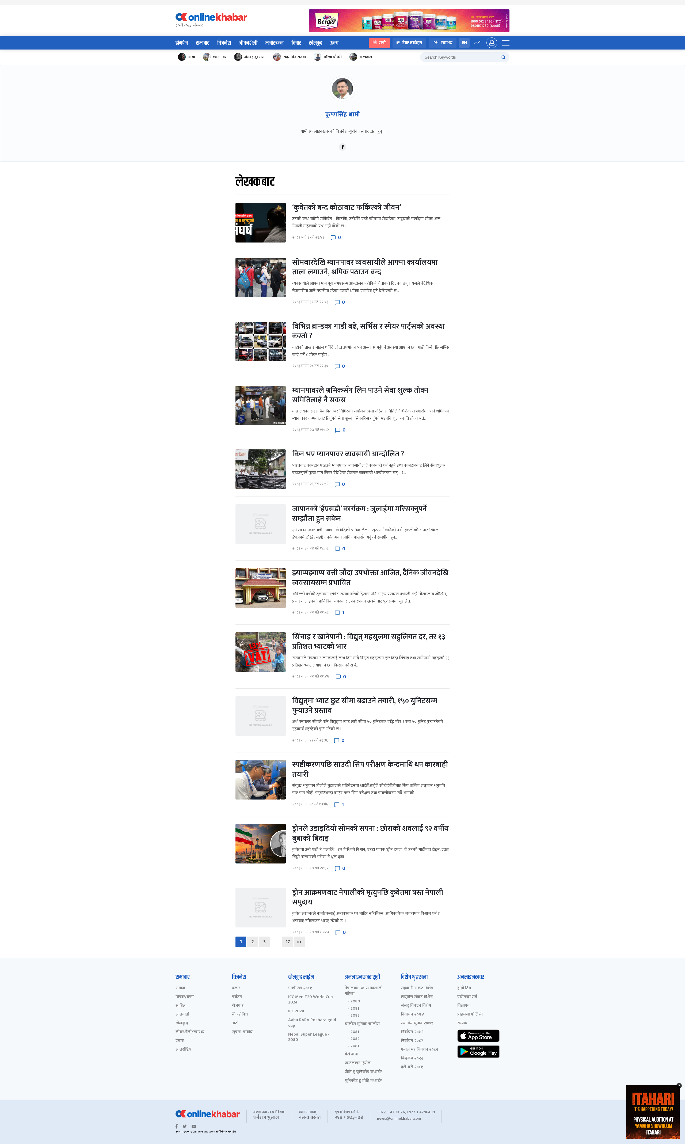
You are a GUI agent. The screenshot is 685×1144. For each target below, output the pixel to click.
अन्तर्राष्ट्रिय (183, 1049)
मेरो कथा (351, 1054)
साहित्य (181, 1006)
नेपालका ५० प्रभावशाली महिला (364, 991)
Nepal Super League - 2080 (309, 1037)
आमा (191, 57)
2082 (355, 1015)
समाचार (202, 43)
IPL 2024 (296, 1011)
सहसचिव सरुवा (294, 57)
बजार (236, 988)
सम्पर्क (462, 1023)
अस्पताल (366, 57)
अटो (235, 1023)
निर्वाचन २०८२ (412, 1041)
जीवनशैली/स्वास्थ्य (190, 1032)
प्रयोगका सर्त (467, 997)
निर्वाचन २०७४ (412, 1014)
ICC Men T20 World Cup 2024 (310, 1000)
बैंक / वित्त (240, 1014)
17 (288, 942)
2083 (355, 1046)
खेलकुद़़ (182, 1023)
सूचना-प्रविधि (242, 1032)
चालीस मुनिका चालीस (362, 1024)
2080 (355, 1001)
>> (299, 942)
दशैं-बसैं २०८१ (412, 1067)
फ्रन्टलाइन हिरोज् (358, 1063)
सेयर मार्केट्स (412, 42)
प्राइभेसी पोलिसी (470, 1014)
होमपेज (182, 43)
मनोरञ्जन (274, 43)
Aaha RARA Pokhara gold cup (312, 1023)
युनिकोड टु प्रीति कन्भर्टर (363, 1081)
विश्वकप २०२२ (412, 1058)
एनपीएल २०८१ (300, 988)
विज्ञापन (463, 1006)
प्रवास (180, 1041)
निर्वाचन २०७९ (412, 1032)
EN (464, 42)
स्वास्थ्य (446, 42)
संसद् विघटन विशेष (416, 1006)
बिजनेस (224, 43)
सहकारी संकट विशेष (417, 988)
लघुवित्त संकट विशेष (417, 997)
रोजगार (237, 1006)
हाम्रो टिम (464, 988)
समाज (180, 988)
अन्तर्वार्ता (182, 1014)
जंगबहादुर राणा (254, 57)
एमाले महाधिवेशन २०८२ (419, 1049)
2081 (355, 1008)
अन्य (334, 43)
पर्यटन (237, 997)
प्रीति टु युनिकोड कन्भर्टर (363, 1072)
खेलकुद (315, 43)
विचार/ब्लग (185, 997)
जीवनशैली (248, 43)
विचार (296, 43)
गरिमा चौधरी (333, 57)
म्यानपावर (219, 57)
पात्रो (382, 42)
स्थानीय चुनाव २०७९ (417, 1023)
